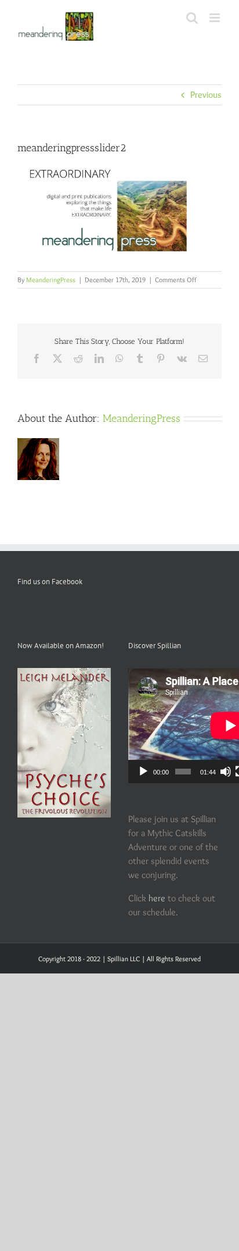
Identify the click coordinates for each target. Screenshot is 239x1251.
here (157, 898)
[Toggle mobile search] (192, 18)
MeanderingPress (50, 279)
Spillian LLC (123, 958)
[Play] (143, 771)
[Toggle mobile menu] (215, 18)
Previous (206, 94)
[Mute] (225, 771)
